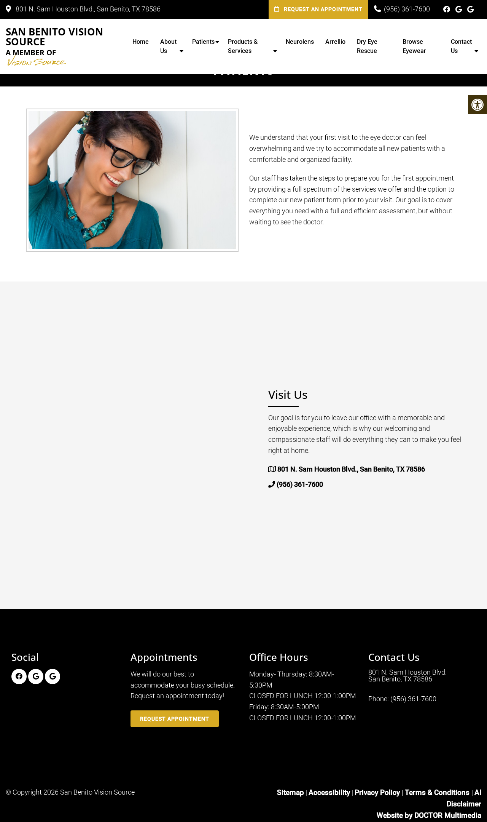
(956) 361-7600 (407, 9)
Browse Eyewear (414, 46)
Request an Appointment (322, 9)
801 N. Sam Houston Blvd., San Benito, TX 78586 (87, 9)
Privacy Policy (378, 792)
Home (140, 41)
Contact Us (461, 46)
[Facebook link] (447, 9)
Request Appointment (174, 719)
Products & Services (243, 46)
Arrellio (335, 41)
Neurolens (300, 41)
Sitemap (290, 792)
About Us (168, 46)
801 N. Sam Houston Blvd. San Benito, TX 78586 (407, 676)
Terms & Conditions (438, 792)
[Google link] (459, 9)
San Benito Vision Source (54, 42)
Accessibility (329, 792)
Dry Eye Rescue (367, 46)
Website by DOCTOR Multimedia (429, 815)
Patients (203, 41)
